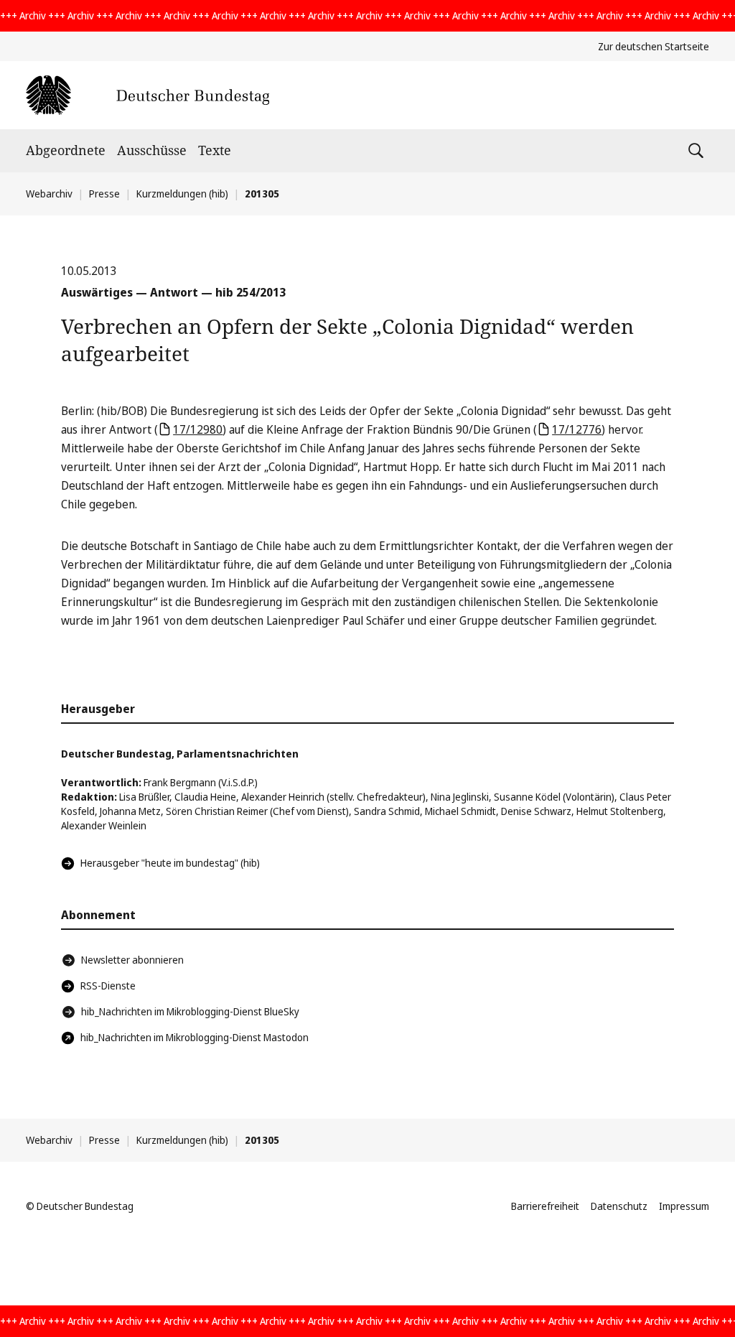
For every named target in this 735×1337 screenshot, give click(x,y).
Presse (104, 193)
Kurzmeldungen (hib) (182, 193)
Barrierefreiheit (545, 1206)
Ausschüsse (152, 150)
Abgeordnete (66, 150)
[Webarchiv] (147, 95)
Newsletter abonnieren (132, 959)
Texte (214, 150)
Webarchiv (49, 193)
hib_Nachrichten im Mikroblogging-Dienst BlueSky (190, 1011)
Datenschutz (619, 1206)
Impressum (684, 1206)
